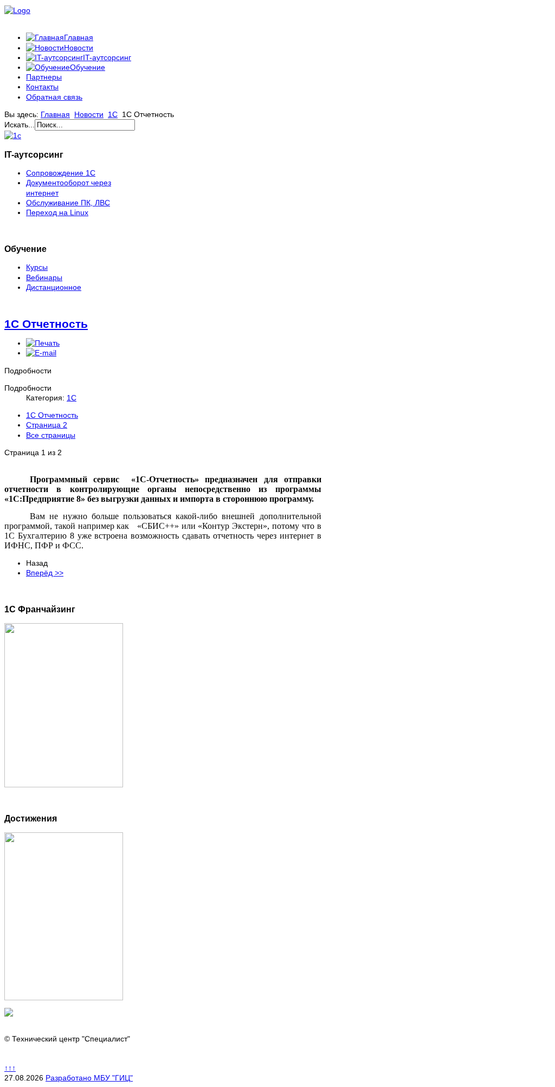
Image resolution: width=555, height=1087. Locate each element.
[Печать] (43, 343)
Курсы (37, 267)
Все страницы (50, 435)
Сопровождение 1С (60, 173)
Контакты (42, 86)
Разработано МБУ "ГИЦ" (89, 1077)
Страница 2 (46, 424)
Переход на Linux (57, 212)
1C (113, 114)
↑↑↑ (10, 1068)
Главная (55, 114)
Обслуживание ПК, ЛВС (68, 202)
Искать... (19, 124)
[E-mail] (41, 352)
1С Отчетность (46, 324)
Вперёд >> (44, 572)
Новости (89, 114)
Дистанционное (53, 287)
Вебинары (44, 277)
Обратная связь (54, 97)
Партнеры (44, 77)
